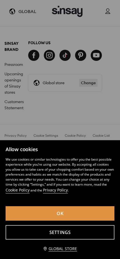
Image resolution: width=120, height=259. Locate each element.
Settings (60, 232)
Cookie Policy (18, 190)
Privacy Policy (55, 190)
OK (60, 213)
